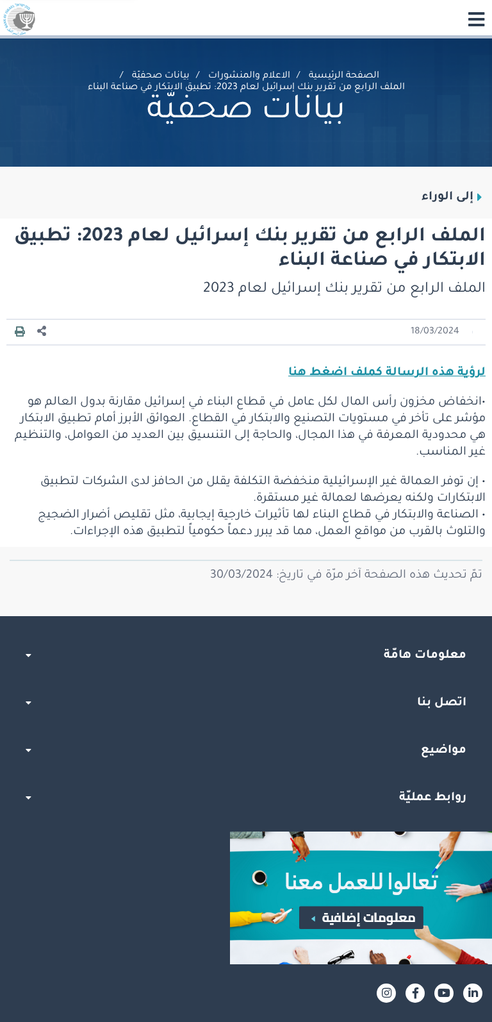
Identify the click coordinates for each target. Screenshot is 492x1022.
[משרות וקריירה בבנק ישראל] (246, 898)
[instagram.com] (386, 993)
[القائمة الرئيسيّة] (476, 19)
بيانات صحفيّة (161, 76)
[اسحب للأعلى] (246, 616)
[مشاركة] (42, 331)
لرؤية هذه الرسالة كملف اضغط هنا (387, 373)
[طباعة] (20, 332)
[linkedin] (472, 993)
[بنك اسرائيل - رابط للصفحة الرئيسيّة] (19, 19)
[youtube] (444, 993)
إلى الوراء (447, 197)
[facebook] (415, 993)
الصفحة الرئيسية (344, 76)
